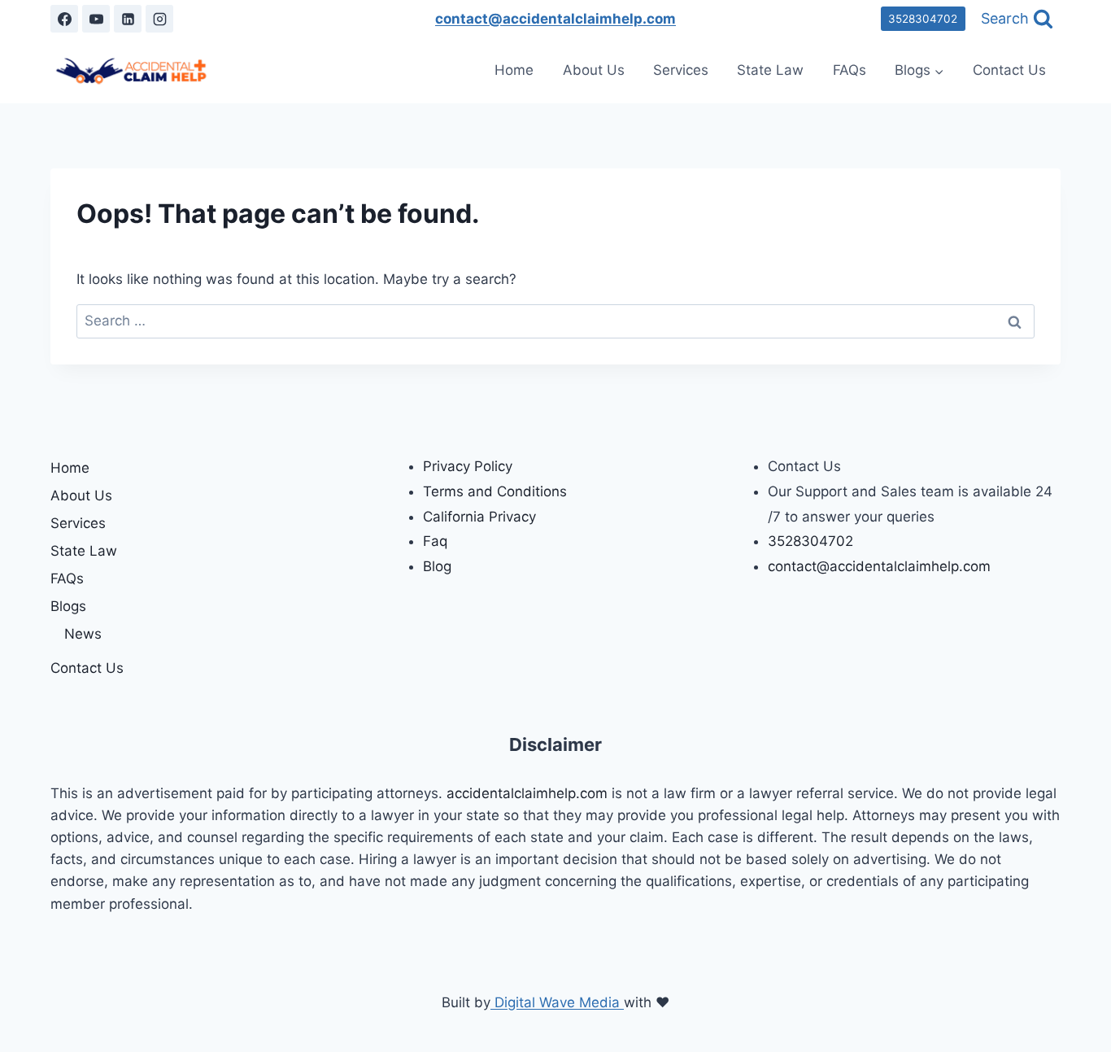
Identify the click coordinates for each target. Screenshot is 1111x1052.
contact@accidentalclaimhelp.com (555, 19)
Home (514, 70)
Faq (435, 541)
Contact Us (1009, 70)
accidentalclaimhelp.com (529, 793)
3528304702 (922, 18)
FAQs (849, 70)
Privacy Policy (467, 466)
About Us (594, 70)
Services (680, 70)
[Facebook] (64, 19)
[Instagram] (159, 19)
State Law (770, 70)
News (83, 634)
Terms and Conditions (495, 491)
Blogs (68, 606)
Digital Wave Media (557, 1002)
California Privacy (479, 517)
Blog (437, 566)
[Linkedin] (128, 19)
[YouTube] (96, 19)
